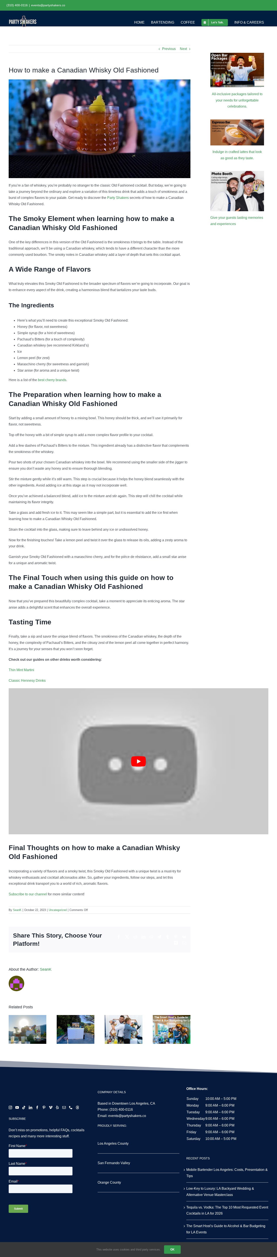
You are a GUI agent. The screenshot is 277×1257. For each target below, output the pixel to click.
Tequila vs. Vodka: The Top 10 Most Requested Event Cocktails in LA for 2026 (227, 1210)
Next (183, 49)
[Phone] (70, 1107)
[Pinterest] (44, 1107)
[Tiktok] (24, 1107)
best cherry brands (52, 380)
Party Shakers (118, 198)
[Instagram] (10, 1107)
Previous (169, 49)
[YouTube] (17, 1107)
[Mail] (64, 1107)
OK (172, 1249)
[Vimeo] (50, 1107)
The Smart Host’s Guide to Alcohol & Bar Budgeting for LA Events (225, 1229)
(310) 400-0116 (121, 1109)
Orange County (109, 1182)
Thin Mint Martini (21, 670)
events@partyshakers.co (48, 5)
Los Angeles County (113, 1143)
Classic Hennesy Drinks (27, 680)
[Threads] (77, 1107)
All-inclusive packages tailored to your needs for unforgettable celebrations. (237, 100)
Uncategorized (58, 910)
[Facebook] (37, 1107)
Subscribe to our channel (28, 894)
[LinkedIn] (30, 1107)
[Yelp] (57, 1107)
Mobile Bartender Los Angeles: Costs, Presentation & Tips (227, 1173)
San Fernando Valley (114, 1163)
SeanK (17, 910)
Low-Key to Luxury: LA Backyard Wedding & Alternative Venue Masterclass (220, 1192)
